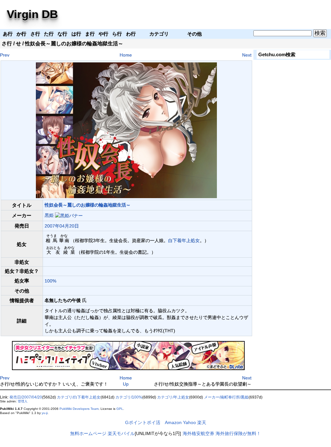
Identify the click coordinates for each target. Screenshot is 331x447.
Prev (4, 55)
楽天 (201, 422)
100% (50, 280)
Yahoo (189, 422)
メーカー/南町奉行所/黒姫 (226, 397)
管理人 (22, 401)
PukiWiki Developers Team (79, 408)
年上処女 (191, 240)
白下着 (175, 240)
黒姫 (49, 215)
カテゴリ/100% (128, 397)
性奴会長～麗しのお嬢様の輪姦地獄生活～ (88, 205)
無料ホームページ (88, 433)
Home (126, 55)
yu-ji (45, 413)
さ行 (7, 43)
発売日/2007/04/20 (25, 397)
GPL (119, 408)
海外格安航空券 (198, 433)
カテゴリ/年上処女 (173, 397)
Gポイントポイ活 (142, 422)
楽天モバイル (121, 433)
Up (126, 384)
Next (246, 55)
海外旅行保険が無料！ (238, 433)
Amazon (173, 422)
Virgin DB (32, 14)
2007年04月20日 (62, 226)
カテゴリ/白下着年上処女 (79, 397)
